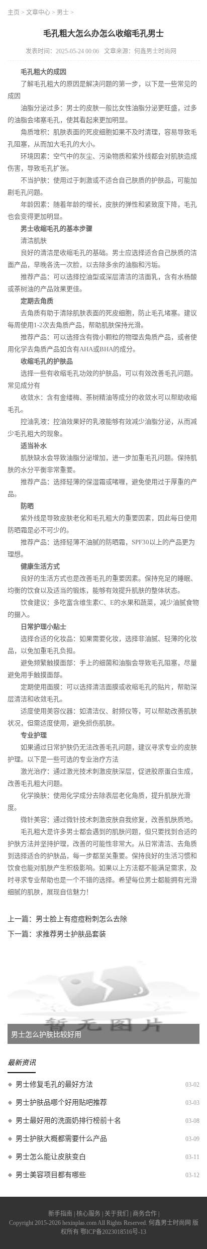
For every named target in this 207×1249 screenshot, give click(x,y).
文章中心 (38, 12)
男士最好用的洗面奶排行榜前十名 (68, 1120)
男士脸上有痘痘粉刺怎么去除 (81, 919)
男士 (63, 12)
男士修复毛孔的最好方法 (54, 1084)
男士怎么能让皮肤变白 (51, 1157)
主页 (14, 12)
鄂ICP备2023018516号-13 (113, 1231)
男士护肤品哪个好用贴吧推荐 (61, 1102)
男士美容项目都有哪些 (51, 1175)
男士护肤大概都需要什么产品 (61, 1138)
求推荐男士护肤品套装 (71, 934)
